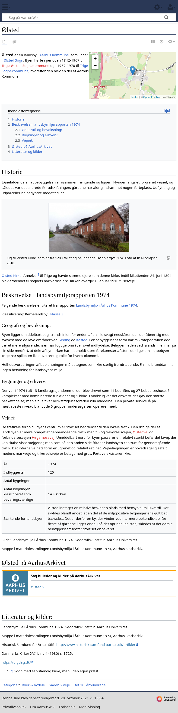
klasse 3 (57, 314)
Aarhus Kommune (54, 54)
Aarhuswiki (31, 6)
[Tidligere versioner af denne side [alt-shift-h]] (161, 42)
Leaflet (135, 97)
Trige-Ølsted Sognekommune (25, 65)
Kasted (81, 339)
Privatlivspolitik (14, 706)
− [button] (95, 66)
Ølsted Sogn (13, 60)
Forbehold (67, 706)
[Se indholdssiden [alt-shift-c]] (4, 42)
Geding (64, 339)
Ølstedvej (140, 432)
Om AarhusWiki (42, 706)
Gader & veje (59, 685)
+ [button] (95, 58)
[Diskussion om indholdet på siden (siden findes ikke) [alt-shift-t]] (14, 42)
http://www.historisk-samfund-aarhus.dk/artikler (95, 644)
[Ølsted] (133, 70)
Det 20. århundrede (89, 685)
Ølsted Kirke (12, 275)
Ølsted (36, 587)
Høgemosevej (43, 437)
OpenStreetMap (152, 97)
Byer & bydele (33, 685)
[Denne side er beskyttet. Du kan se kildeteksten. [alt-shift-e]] (153, 42)
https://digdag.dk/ (16, 662)
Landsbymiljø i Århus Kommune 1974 (106, 305)
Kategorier (10, 685)
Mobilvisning (89, 706)
